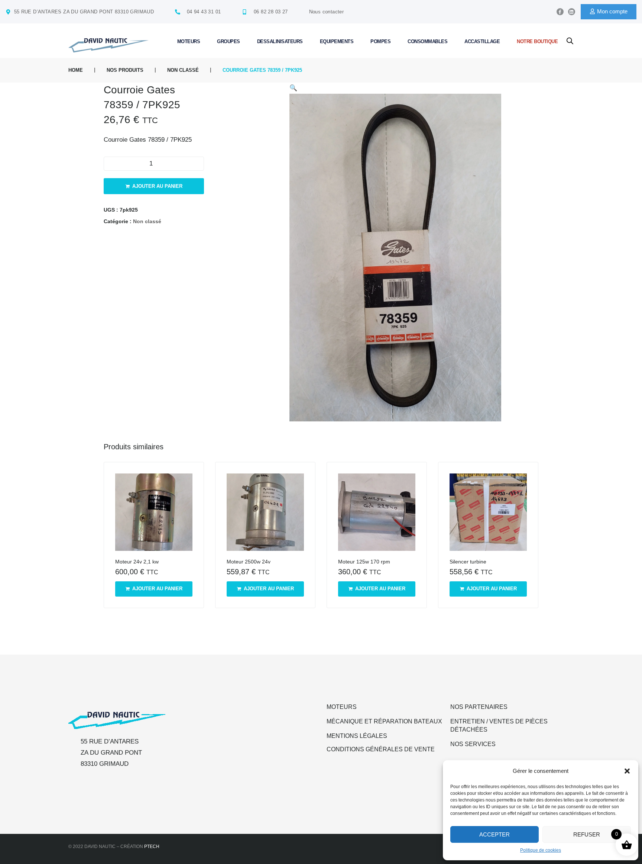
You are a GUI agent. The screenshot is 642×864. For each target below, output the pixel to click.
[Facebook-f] (560, 11)
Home (75, 70)
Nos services (473, 744)
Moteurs (342, 707)
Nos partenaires (479, 707)
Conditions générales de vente (381, 749)
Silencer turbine (468, 562)
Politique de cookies (540, 850)
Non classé (183, 70)
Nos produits (125, 70)
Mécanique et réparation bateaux (384, 721)
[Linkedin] (571, 11)
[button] (627, 771)
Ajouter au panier (157, 186)
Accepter (494, 834)
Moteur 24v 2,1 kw (137, 562)
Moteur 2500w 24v (248, 562)
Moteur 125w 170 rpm (364, 562)
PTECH (151, 846)
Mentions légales (357, 736)
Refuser (586, 834)
